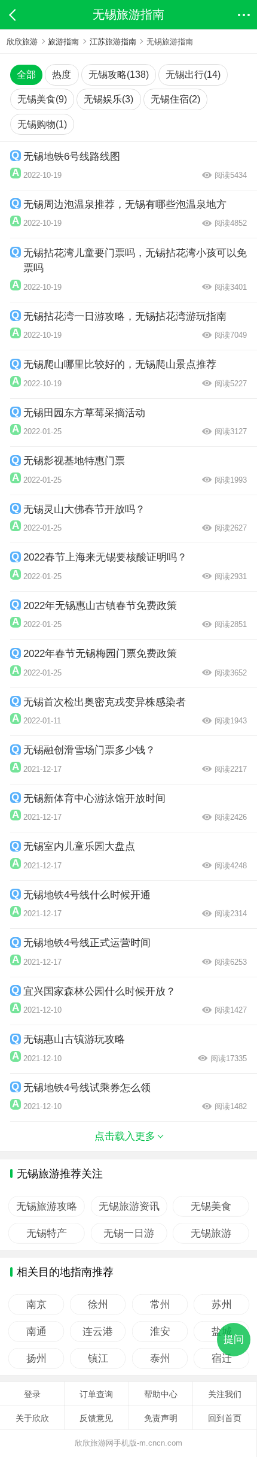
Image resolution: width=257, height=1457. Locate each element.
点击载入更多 (124, 1136)
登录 (32, 1394)
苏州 (221, 1304)
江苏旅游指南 (113, 41)
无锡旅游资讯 (128, 1206)
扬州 (36, 1358)
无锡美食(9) (42, 99)
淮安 (159, 1331)
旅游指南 (63, 41)
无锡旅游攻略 (46, 1206)
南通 (36, 1331)
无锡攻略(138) (118, 74)
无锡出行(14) (193, 74)
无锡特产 (46, 1233)
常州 (159, 1304)
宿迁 (221, 1358)
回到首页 (224, 1418)
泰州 (159, 1358)
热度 (61, 74)
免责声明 (161, 1418)
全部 (26, 74)
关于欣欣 (32, 1418)
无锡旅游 (211, 1233)
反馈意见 (96, 1418)
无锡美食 (211, 1206)
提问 (234, 1339)
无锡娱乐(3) (108, 99)
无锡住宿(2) (175, 99)
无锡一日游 (128, 1233)
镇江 (98, 1358)
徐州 (98, 1304)
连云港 (97, 1331)
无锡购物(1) (42, 124)
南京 (36, 1304)
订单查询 (96, 1394)
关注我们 (224, 1394)
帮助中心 (161, 1394)
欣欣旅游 (22, 41)
